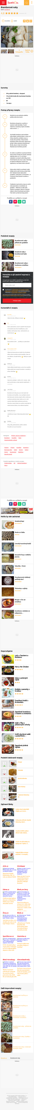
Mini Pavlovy (21, 786)
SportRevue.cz (8, 936)
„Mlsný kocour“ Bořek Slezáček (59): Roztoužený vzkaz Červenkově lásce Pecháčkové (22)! (23, 926)
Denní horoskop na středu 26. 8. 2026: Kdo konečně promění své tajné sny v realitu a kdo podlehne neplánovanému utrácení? (24, 908)
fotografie (19, 51)
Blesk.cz (20, 913)
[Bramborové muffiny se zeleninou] (6, 1006)
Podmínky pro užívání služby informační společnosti (17, 1098)
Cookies (22, 1100)
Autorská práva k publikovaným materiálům (16, 1097)
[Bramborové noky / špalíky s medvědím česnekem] (6, 1037)
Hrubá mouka (8, 463)
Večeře (21, 450)
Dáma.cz (6, 889)
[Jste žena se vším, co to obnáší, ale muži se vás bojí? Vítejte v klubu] (10, 916)
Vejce (5, 465)
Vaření (26, 450)
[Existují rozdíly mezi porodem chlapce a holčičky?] (24, 939)
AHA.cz (5, 866)
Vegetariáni (13, 452)
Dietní (6, 452)
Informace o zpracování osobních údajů (17, 1099)
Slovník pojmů (8, 454)
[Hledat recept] (26, 2)
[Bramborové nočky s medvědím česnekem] (6, 1016)
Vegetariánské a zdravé (10, 440)
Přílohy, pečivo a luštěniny (18, 435)
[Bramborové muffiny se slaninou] (6, 995)
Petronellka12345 (11, 349)
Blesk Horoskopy (9, 960)
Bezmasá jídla (8, 450)
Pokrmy (6, 447)
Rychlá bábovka (22, 778)
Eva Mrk (9, 314)
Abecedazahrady (23, 960)
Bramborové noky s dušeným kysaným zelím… (22, 1047)
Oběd (15, 450)
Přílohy (12, 447)
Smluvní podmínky (6, 295)
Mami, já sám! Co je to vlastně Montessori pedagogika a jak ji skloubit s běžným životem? (23, 880)
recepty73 (7, 9)
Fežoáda (20, 770)
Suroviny (4, 88)
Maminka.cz (21, 936)
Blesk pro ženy (22, 889)
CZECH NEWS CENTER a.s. (20, 1095)
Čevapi (20, 762)
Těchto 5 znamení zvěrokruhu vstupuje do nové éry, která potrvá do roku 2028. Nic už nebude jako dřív (10, 973)
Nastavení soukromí (10, 1101)
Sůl (14, 463)
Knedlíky (14, 438)
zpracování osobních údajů (19, 292)
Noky (19, 438)
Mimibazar (21, 866)
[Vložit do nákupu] (27, 21)
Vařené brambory (22, 463)
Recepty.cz (4, 1058)
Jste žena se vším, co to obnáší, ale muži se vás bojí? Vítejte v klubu (10, 921)
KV (8, 323)
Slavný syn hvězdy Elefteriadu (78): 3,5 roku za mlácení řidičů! (9, 875)
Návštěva (20, 452)
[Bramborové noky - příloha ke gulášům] (6, 1026)
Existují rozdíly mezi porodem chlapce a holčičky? (23, 945)
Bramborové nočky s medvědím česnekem (19, 1016)
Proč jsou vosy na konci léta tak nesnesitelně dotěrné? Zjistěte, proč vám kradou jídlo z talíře (24, 972)
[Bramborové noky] (17, 47)
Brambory (7, 438)
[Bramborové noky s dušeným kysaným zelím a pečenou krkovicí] (6, 1047)
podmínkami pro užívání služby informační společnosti (17, 290)
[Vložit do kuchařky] (24, 21)
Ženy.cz (5, 913)
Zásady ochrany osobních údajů (17, 295)
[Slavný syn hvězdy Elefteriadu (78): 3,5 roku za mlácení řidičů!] (10, 869)
